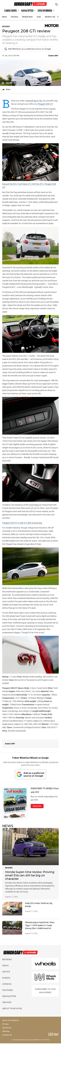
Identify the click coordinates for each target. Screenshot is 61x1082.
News (4, 17)
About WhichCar (12, 1008)
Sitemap (5, 1031)
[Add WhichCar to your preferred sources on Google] (30, 774)
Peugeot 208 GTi (45, 104)
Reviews (14, 17)
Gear (39, 17)
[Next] (58, 17)
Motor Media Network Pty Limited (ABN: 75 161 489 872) (31, 1040)
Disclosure (6, 1028)
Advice (6, 971)
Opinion (6, 984)
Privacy (5, 1024)
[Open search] (56, 4)
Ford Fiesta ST (35, 505)
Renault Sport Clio (34, 101)
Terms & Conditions (10, 1020)
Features (7, 990)
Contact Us (7, 1035)
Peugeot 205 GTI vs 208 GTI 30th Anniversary (22, 523)
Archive (6, 1002)
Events (6, 978)
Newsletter (9, 996)
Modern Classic (51, 17)
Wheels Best (27, 17)
